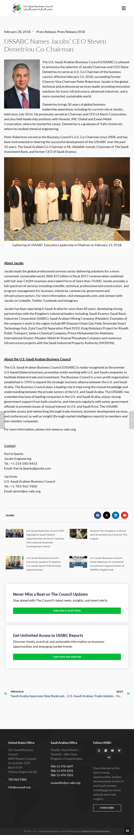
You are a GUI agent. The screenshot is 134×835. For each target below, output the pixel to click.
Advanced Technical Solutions (96, 831)
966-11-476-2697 (62, 766)
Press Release (46, 32)
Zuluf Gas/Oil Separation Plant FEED (54, 328)
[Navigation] (124, 8)
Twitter (37, 300)
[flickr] (109, 757)
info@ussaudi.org (19, 787)
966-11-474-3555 (62, 775)
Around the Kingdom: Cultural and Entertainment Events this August (108, 534)
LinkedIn (25, 300)
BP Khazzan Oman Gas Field (81, 323)
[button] (97, 515)
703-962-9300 (17, 779)
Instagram (70, 300)
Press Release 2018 (71, 32)
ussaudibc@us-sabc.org (65, 782)
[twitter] (99, 751)
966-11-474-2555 (62, 770)
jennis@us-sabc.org (27, 491)
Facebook (50, 300)
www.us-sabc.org (64, 429)
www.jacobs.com (85, 296)
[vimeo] (119, 751)
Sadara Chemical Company (47, 333)
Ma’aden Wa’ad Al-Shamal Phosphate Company (68, 338)
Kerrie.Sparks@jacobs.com (32, 468)
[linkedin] (106, 751)
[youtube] (112, 751)
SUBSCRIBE (107, 808)
